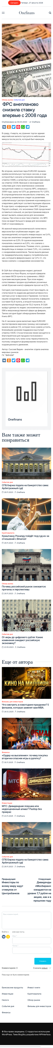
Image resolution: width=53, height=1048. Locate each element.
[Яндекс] (8, 936)
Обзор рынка (7, 100)
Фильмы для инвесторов (12, 702)
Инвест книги (33, 987)
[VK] (4, 936)
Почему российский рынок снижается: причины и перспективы (24, 588)
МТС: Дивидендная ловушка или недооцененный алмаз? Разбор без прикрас (22, 809)
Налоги (5, 1000)
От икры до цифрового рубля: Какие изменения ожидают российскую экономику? (22, 640)
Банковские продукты (12, 987)
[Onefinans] (26, 392)
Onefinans (27, 13)
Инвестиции (7, 803)
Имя (14, 936)
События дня (19, 100)
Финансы (6, 752)
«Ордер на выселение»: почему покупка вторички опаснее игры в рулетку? (25, 757)
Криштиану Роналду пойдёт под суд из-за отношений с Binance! (25, 537)
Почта (15, 946)
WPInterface (44, 1034)
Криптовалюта (8, 533)
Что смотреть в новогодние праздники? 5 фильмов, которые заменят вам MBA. (25, 706)
